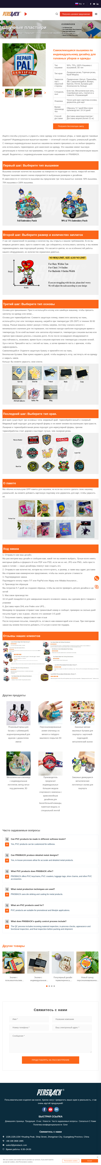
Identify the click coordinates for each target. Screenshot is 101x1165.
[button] (47, 986)
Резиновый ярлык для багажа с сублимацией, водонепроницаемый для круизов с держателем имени (18, 734)
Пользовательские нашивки (48, 33)
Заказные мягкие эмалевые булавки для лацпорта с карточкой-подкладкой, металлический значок (82, 734)
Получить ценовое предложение (76, 14)
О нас (39, 1121)
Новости (46, 1121)
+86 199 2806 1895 (14, 1141)
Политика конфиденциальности (47, 1125)
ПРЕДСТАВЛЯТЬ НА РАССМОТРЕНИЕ (50, 1060)
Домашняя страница (13, 33)
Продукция (29, 33)
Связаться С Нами (87, 1121)
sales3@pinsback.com (16, 1145)
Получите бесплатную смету (71, 126)
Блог (65, 1125)
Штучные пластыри (71, 33)
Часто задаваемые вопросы (65, 1121)
